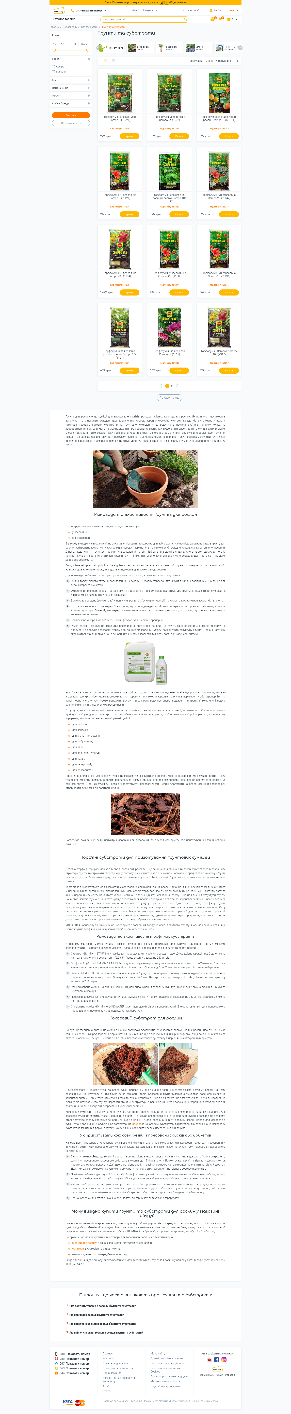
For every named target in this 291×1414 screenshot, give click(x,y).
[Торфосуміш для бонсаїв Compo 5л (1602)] (169, 92)
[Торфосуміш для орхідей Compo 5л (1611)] (169, 326)
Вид (54, 80)
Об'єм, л (56, 95)
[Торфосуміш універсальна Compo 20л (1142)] (219, 170)
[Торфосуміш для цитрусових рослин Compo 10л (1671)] (219, 92)
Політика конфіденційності (167, 1363)
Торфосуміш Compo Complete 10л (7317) (219, 352)
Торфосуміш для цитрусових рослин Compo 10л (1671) (219, 118)
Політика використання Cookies (165, 1370)
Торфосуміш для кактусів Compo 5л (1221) (120, 118)
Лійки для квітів (115, 48)
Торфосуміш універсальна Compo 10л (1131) (219, 274)
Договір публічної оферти (167, 1358)
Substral (61, 71)
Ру (236, 10)
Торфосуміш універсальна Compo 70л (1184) (119, 274)
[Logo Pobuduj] (60, 10)
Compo (60, 66)
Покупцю (148, 10)
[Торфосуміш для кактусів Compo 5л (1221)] (120, 92)
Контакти (109, 1358)
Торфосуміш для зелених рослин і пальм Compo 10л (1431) (169, 198)
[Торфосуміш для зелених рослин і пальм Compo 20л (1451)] (120, 326)
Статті (107, 1391)
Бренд (55, 58)
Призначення (60, 87)
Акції (135, 10)
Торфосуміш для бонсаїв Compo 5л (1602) (169, 118)
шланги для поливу (84, 1242)
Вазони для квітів (171, 48)
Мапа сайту (158, 1353)
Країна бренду (60, 103)
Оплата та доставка (115, 1363)
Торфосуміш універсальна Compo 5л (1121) (119, 196)
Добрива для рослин (143, 48)
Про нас (108, 1353)
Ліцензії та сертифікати (165, 1386)
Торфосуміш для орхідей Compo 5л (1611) (169, 352)
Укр (232, 10)
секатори (78, 1248)
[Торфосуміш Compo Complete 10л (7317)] (219, 326)
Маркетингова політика (165, 1381)
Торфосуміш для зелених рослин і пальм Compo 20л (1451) (120, 354)
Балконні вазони (200, 48)
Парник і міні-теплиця (231, 48)
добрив (137, 1124)
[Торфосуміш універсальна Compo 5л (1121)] (120, 170)
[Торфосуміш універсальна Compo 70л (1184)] (120, 248)
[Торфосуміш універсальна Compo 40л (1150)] (169, 248)
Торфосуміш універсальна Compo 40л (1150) (169, 274)
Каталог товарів (64, 19)
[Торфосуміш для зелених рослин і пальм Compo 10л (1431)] (169, 170)
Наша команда (112, 1373)
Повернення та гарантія (118, 1368)
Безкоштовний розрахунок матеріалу (119, 1379)
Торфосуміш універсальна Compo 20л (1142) (219, 196)
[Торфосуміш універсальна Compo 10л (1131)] (219, 248)
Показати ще (169, 397)
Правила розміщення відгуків (169, 1376)
